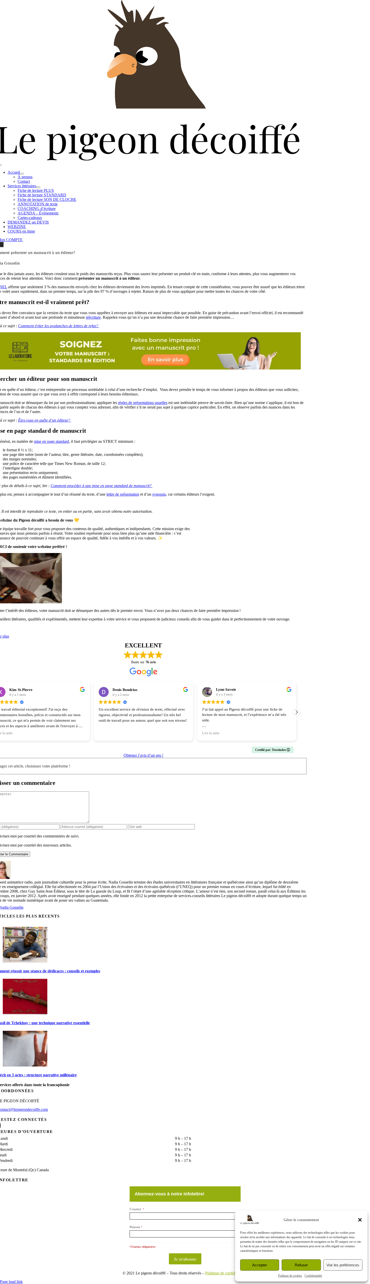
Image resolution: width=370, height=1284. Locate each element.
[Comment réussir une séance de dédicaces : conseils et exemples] (25, 961)
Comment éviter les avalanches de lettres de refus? (58, 326)
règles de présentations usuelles (142, 402)
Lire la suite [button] (210, 733)
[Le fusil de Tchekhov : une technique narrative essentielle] (25, 1013)
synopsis (159, 494)
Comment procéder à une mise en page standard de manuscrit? (102, 486)
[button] (359, 1219)
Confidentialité (313, 1275)
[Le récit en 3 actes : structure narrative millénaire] (25, 1065)
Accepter (259, 1265)
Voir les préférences (342, 1265)
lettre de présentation (122, 494)
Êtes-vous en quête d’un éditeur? (44, 420)
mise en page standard (51, 441)
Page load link (11, 1281)
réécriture (93, 317)
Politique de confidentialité (226, 1273)
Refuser (301, 1265)
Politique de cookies (290, 1275)
